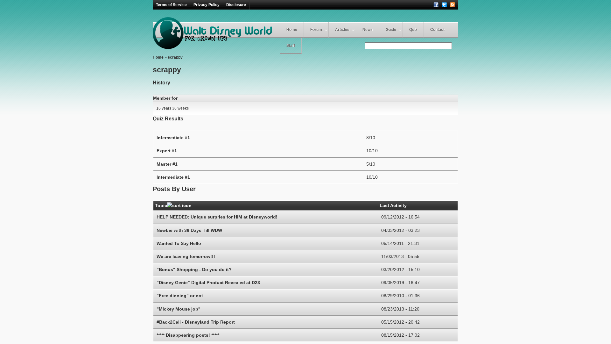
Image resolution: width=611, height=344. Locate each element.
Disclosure (236, 5)
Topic (161, 205)
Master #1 (167, 164)
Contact (437, 29)
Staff (290, 45)
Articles (342, 29)
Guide (391, 29)
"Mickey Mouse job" (178, 309)
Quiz (413, 29)
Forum (316, 29)
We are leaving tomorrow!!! (186, 256)
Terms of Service (171, 5)
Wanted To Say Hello (179, 243)
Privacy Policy (206, 5)
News (367, 29)
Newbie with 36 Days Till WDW (189, 230)
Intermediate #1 (173, 137)
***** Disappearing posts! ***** (188, 335)
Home (291, 29)
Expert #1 (167, 150)
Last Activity (393, 205)
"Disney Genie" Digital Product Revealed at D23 (208, 282)
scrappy (175, 57)
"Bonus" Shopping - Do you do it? (194, 269)
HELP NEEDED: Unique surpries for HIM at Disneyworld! (217, 216)
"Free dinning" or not (180, 295)
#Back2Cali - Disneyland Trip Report (196, 322)
